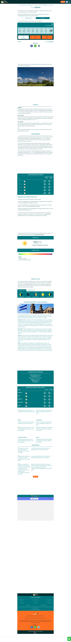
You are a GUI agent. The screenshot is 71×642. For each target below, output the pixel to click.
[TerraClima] (67, 2)
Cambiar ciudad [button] (28, 18)
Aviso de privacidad (32, 618)
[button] (7, 40)
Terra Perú (22, 602)
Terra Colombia (35, 600)
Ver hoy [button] (42, 18)
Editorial (38, 609)
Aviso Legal (26, 618)
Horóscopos (49, 602)
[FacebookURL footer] (32, 627)
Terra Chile (22, 600)
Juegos (27, 605)
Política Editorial (40, 618)
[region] (35, 55)
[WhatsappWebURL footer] (35, 627)
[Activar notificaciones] (64, 639)
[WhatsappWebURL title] (35, 45)
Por (19, 41)
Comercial (33, 609)
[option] (23, 37)
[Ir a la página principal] (4, 2)
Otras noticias (43, 605)
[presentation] (51, 31)
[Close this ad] (70, 636)
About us (45, 618)
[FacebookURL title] (31, 45)
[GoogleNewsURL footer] (38, 627)
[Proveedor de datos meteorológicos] (35, 632)
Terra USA (35, 602)
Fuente (49, 41)
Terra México (48, 600)
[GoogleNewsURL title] (39, 45)
